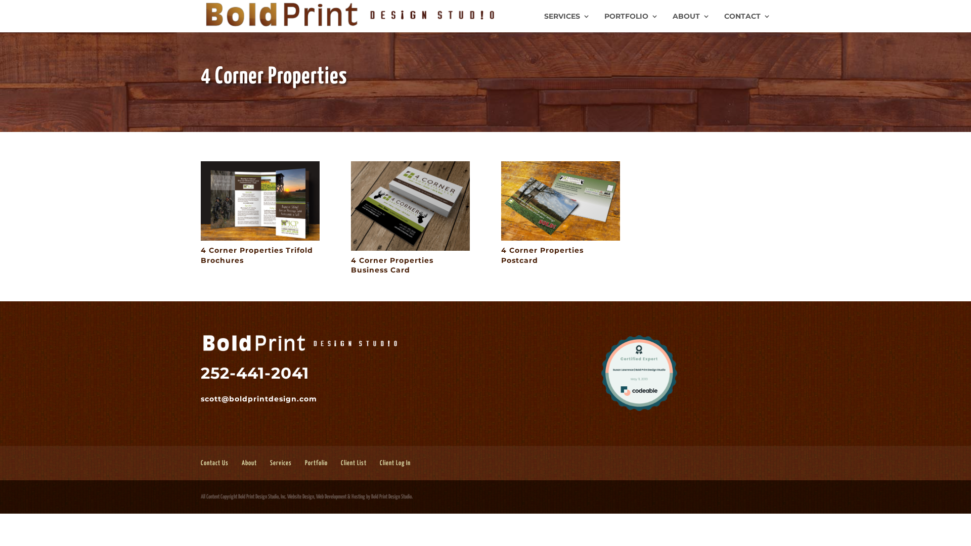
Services (562, 17)
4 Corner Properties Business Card (392, 265)
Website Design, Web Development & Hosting (326, 496)
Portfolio (626, 17)
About (686, 17)
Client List (354, 463)
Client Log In (395, 463)
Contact (742, 17)
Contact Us (215, 463)
